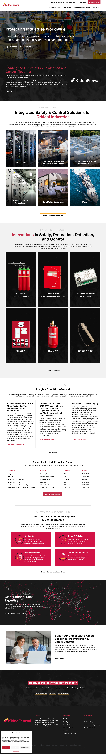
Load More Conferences (52, 494)
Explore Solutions (12, 47)
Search (65, 719)
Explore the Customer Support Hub (53, 572)
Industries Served (55, 8)
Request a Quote (94, 2)
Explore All (53, 452)
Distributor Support (89, 728)
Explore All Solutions (53, 370)
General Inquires (89, 719)
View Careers (59, 658)
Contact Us (82, 2)
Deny (15, 747)
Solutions (67, 8)
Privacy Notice (16, 751)
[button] (29, 733)
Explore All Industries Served (53, 215)
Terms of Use (37, 745)
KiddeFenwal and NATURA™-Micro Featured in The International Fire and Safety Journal (20, 407)
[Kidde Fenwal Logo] (11, 4)
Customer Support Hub (82, 8)
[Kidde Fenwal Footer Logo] (17, 719)
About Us (96, 8)
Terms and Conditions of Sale (50, 745)
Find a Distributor (71, 2)
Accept (6, 747)
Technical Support (89, 722)
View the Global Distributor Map (15, 614)
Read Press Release (14, 444)
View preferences (25, 747)
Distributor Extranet (57, 2)
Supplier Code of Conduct (67, 745)
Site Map (65, 722)
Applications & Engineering (92, 725)
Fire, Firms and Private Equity (85, 403)
